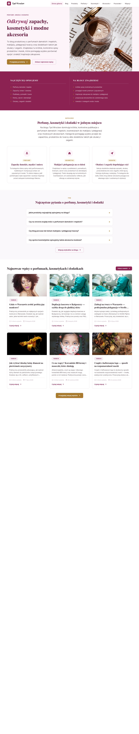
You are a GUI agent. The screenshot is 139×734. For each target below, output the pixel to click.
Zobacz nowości (123, 268)
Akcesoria (106, 3)
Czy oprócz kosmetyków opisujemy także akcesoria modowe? (55, 240)
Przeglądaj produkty (17, 62)
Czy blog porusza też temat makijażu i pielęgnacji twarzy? (54, 231)
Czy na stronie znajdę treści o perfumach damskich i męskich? (55, 222)
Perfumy (84, 3)
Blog (66, 3)
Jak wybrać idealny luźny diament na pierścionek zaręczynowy (26, 364)
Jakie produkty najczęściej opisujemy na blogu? (49, 212)
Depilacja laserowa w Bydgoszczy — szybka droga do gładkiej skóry (68, 306)
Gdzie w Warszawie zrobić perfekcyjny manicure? (27, 306)
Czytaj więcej (14, 326)
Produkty (74, 3)
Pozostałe (117, 3)
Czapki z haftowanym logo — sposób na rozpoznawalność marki (111, 364)
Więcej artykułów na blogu (68, 250)
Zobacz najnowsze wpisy (44, 62)
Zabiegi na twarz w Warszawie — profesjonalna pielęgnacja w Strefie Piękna (110, 307)
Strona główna (57, 3)
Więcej (127, 3)
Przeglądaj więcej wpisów (68, 395)
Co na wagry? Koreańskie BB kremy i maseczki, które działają (69, 364)
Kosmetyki (94, 3)
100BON (13, 300)
